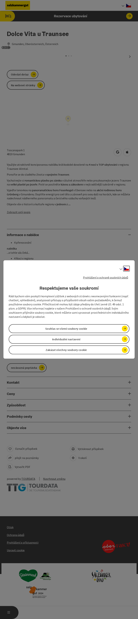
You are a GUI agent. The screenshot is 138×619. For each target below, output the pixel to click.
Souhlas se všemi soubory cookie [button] (66, 328)
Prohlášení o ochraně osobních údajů (105, 277)
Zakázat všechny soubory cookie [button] (66, 350)
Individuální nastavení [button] (66, 339)
